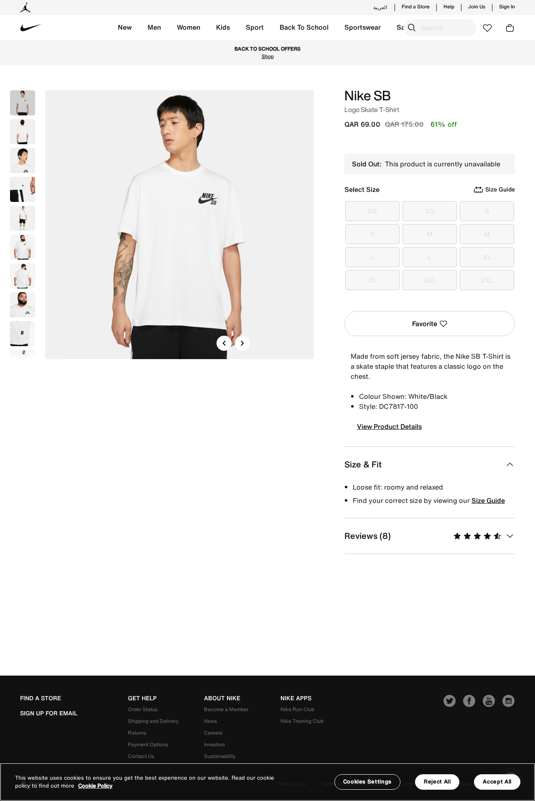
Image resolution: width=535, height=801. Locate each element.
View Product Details (389, 426)
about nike (222, 698)
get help (142, 698)
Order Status (143, 709)
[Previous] (224, 343)
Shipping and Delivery (153, 720)
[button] (124, 27)
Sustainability (219, 756)
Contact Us (141, 756)
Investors (214, 744)
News (210, 720)
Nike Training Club (302, 720)
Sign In (507, 7)
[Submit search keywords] (411, 27)
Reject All (437, 782)
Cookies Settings (367, 782)
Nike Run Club (297, 709)
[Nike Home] (31, 27)
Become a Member (226, 709)
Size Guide (488, 500)
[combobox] (439, 27)
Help (448, 7)
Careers (213, 732)
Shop (268, 56)
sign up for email (48, 713)
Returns (137, 732)
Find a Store (416, 7)
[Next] (242, 343)
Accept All (497, 782)
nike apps (295, 698)
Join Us (476, 7)
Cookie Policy (95, 786)
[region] (267, 782)
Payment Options (148, 744)
